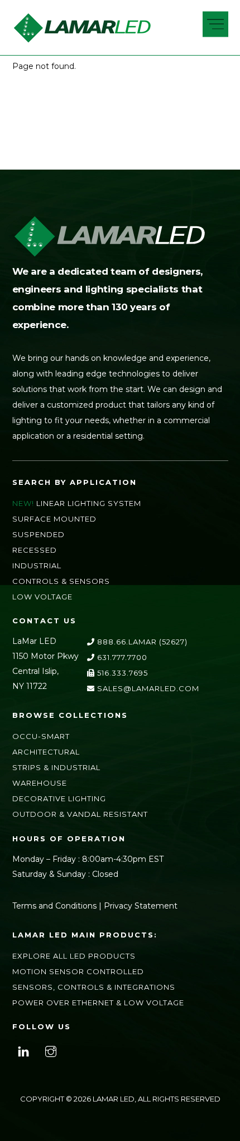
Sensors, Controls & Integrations (93, 987)
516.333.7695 (121, 672)
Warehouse (39, 782)
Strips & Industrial (56, 767)
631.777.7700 (121, 657)
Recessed (34, 549)
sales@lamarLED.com (147, 688)
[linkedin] (23, 1050)
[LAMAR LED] (82, 39)
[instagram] (51, 1050)
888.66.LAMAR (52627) (141, 641)
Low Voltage (42, 596)
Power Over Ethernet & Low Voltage (98, 1002)
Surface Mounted (54, 518)
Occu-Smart (41, 736)
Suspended (38, 534)
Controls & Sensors (61, 581)
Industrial (36, 565)
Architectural (46, 751)
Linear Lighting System (88, 503)
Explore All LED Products (74, 955)
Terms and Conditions (54, 906)
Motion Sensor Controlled (78, 971)
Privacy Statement (140, 906)
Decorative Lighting (59, 798)
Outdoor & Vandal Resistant (80, 814)
